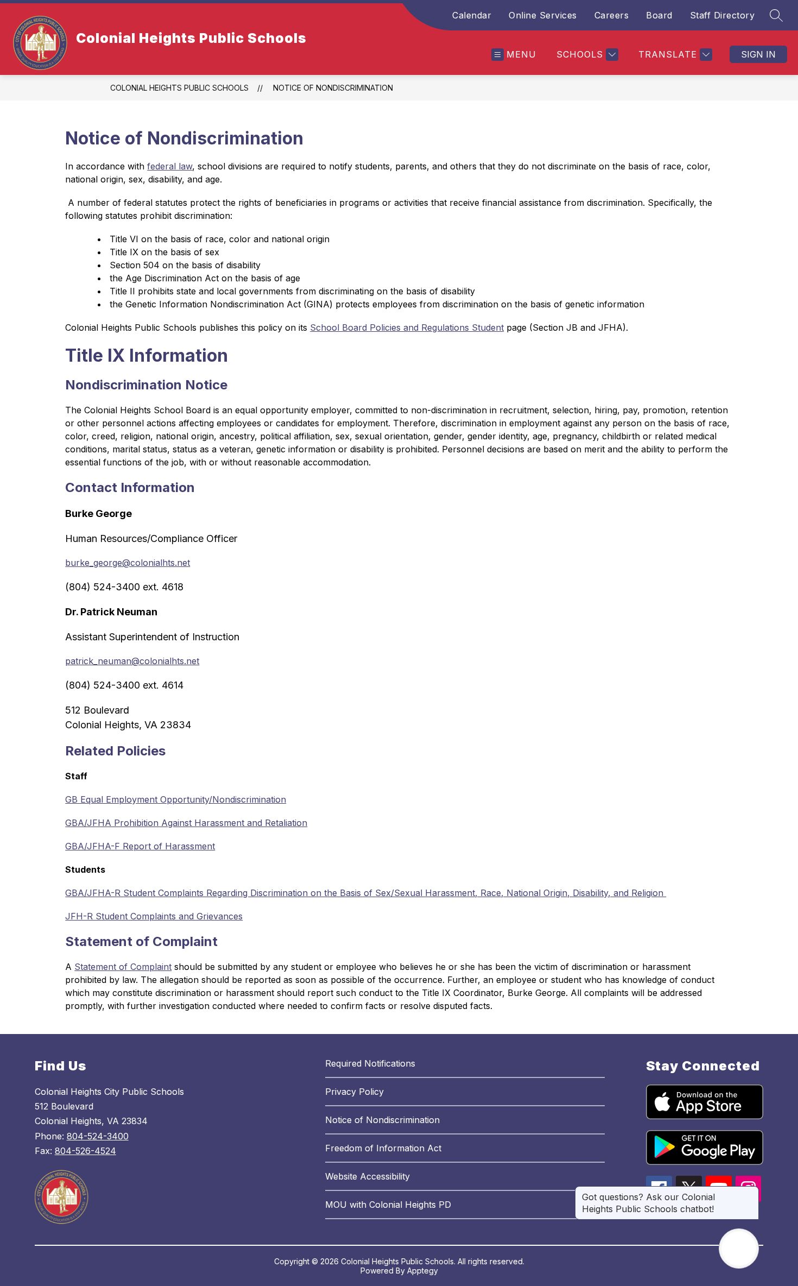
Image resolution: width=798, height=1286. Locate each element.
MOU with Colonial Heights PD (388, 1204)
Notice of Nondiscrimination (333, 87)
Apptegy (422, 1270)
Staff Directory (722, 15)
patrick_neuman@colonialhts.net (132, 660)
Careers (611, 15)
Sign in (758, 54)
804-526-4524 (85, 1150)
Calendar (471, 15)
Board (659, 15)
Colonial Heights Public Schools (179, 87)
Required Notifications (370, 1063)
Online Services (543, 15)
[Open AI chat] (738, 1248)
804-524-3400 (98, 1136)
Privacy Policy (354, 1091)
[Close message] (750, 1191)
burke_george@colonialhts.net (127, 562)
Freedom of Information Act (383, 1148)
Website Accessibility (367, 1176)
